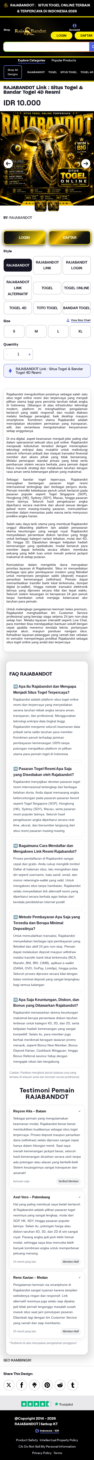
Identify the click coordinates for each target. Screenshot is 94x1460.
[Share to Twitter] (8, 1385)
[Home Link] (31, 31)
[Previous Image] (8, 163)
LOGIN (61, 35)
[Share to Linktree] (34, 1385)
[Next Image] (86, 163)
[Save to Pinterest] (47, 1385)
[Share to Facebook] (21, 1385)
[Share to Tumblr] (72, 1385)
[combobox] (46, 46)
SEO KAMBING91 (17, 1360)
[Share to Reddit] (60, 1385)
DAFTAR (69, 237)
